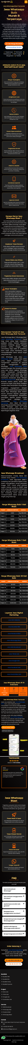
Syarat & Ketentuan (17, 1040)
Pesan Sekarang (8, 731)
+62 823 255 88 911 (15, 960)
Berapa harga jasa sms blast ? (13, 934)
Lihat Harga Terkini (9, 727)
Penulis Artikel (6, 1012)
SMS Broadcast (7, 1007)
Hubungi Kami (7, 1040)
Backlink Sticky (7, 981)
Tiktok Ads (6, 994)
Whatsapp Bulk (7, 1009)
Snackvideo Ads (7, 999)
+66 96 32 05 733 (14, 964)
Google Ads (6, 997)
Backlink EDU (6, 979)
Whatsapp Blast (7, 1014)
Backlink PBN (6, 976)
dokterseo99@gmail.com (10, 1029)
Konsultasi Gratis (14, 47)
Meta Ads (5, 992)
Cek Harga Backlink (14, 44)
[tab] (4, 691)
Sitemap (14, 1042)
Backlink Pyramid (7, 984)
